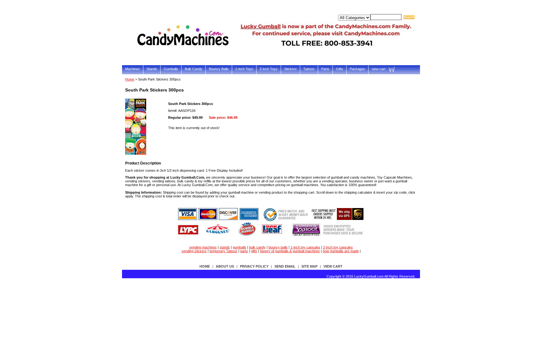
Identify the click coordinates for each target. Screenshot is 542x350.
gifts (254, 251)
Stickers (290, 69)
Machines (132, 69)
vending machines (203, 247)
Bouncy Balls (219, 69)
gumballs (239, 247)
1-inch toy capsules (305, 247)
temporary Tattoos (223, 251)
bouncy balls (278, 247)
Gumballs (171, 69)
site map (309, 266)
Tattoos (309, 69)
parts (244, 251)
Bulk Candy (193, 69)
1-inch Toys (244, 69)
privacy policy (254, 266)
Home (129, 79)
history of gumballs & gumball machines (290, 251)
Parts (325, 69)
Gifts (339, 69)
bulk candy (257, 247)
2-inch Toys (269, 69)
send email (284, 266)
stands (225, 247)
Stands (151, 69)
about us (225, 266)
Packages (357, 69)
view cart (378, 69)
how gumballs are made (341, 251)
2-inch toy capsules (338, 247)
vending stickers (194, 251)
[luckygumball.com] (276, 55)
